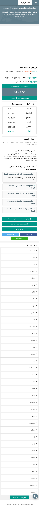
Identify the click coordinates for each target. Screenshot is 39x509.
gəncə (34, 471)
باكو (34, 257)
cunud (34, 416)
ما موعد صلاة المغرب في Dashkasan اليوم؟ (21, 194)
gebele (34, 450)
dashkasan (32, 423)
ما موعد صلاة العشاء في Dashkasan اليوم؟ (21, 202)
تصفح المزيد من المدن (19, 497)
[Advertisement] (19, 46)
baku (34, 374)
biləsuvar (33, 402)
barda (34, 388)
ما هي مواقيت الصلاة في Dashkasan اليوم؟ (21, 210)
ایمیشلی (33, 250)
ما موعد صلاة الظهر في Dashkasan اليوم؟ (21, 186)
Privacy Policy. (26, 504)
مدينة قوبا (32, 326)
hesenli (33, 478)
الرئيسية (24, 2)
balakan (33, 381)
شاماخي (33, 278)
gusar (34, 464)
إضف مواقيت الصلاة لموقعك (19, 224)
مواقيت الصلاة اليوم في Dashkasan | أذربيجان (19, 8)
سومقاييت (32, 271)
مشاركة (28, 234)
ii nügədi (33, 485)
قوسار (33, 312)
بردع (34, 264)
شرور (34, 285)
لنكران (34, 319)
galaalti (33, 430)
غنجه (34, 305)
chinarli (33, 409)
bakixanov (32, 368)
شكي (34, 292)
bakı (34, 361)
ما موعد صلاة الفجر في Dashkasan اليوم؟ (18, 174)
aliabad (33, 354)
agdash (33, 340)
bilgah (34, 395)
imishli (33, 492)
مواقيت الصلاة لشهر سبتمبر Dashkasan (19, 219)
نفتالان (33, 333)
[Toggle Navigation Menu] (35, 2)
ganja (34, 437)
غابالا (34, 299)
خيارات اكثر (19, 229)
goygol (33, 457)
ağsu (34, 347)
